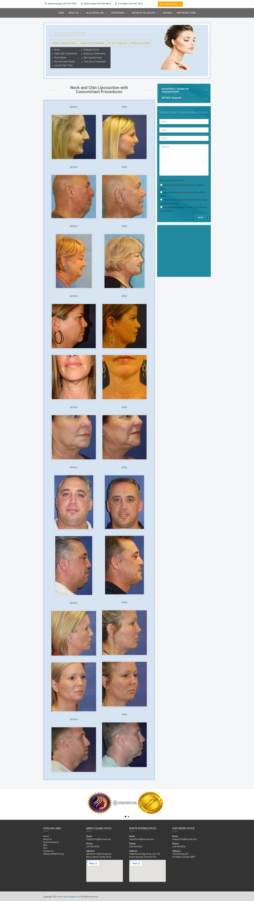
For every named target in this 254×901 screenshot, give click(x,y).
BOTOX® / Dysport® (171, 98)
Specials (167, 13)
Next (209, 803)
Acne (57, 49)
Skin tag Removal (92, 57)
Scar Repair (60, 57)
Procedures (118, 13)
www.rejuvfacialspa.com (69, 896)
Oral (45, 848)
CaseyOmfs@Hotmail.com (98, 839)
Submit (201, 217)
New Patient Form (186, 13)
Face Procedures (51, 842)
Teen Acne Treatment (94, 61)
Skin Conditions (64, 43)
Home (61, 13)
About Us (74, 13)
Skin (45, 845)
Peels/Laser (140, 43)
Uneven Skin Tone (63, 65)
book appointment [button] (169, 4)
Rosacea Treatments (94, 53)
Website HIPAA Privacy (53, 854)
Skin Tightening (92, 43)
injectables (117, 43)
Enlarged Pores (91, 49)
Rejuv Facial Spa (95, 13)
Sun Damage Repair (64, 61)
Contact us (48, 851)
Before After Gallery (143, 13)
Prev (44, 803)
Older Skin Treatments (65, 53)
